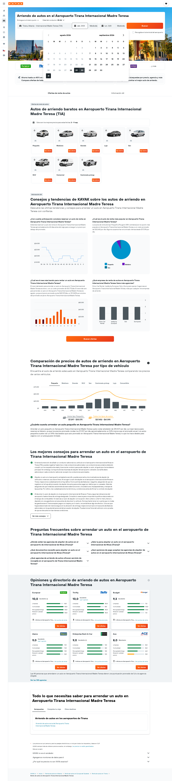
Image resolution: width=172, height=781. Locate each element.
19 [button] (60, 64)
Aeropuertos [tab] (39, 709)
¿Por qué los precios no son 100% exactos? (50, 761)
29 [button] (76, 70)
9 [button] (82, 53)
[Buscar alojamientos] (4, 15)
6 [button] (65, 53)
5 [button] (59, 53)
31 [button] (48, 76)
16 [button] (82, 59)
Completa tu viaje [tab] (54, 709)
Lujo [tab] (114, 383)
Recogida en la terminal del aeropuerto (149, 32)
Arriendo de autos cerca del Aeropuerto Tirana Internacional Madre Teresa (52, 724)
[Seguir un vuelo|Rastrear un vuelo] (4, 32)
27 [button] (65, 70)
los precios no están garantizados (82, 746)
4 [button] (54, 53)
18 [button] (54, 64)
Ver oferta (48, 151)
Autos (40, 773)
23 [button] (82, 64)
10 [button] (48, 59)
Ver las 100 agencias (38, 680)
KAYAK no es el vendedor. (43, 753)
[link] (90, 339)
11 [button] (54, 59)
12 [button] (60, 59)
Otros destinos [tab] (70, 709)
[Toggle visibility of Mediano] (126, 264)
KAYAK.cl (33, 773)
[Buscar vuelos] (4, 10)
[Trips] (4, 43)
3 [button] (48, 53)
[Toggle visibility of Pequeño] (109, 264)
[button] (4, 3)
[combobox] (28, 20)
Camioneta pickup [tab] (102, 383)
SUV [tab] (83, 383)
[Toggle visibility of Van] (107, 267)
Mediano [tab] (65, 383)
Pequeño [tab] (54, 383)
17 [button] (48, 64)
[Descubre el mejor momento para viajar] (4, 37)
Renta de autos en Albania (53, 773)
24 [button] (48, 70)
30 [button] (82, 70)
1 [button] (76, 48)
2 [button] (82, 48)
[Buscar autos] (4, 20)
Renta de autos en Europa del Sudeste (77, 773)
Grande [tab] (75, 383)
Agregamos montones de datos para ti (48, 757)
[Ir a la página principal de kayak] (15, 3)
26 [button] (60, 70)
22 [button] (76, 64)
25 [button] (54, 70)
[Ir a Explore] (4, 27)
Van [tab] (90, 383)
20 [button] (65, 64)
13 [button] (65, 59)
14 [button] (71, 59)
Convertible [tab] (124, 383)
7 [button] (70, 53)
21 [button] (71, 64)
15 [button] (76, 59)
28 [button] (71, 70)
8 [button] (76, 53)
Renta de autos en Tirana (100, 773)
